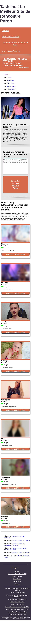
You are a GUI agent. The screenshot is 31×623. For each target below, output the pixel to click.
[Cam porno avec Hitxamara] (15, 241)
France (9, 77)
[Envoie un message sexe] (15, 118)
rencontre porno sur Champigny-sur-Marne (14, 544)
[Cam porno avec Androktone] (15, 475)
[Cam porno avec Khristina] (15, 514)
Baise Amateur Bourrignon (7, 367)
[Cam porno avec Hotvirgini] (15, 358)
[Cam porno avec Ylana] (15, 436)
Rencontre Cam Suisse (17, 602)
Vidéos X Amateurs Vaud (17, 592)
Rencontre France (10, 36)
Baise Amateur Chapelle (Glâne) (9, 484)
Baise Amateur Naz (6, 523)
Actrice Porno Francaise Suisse (17, 612)
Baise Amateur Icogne (6, 328)
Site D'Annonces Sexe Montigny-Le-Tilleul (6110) (17, 596)
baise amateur (11, 89)
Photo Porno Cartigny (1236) (17, 614)
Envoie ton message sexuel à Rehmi (15, 184)
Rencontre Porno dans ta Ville (15, 43)
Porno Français (17, 576)
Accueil (5, 30)
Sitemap (17, 584)
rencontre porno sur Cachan (21, 540)
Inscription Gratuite (11, 51)
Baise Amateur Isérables (7, 445)
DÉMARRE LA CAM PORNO (15, 254)
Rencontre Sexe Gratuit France (17, 599)
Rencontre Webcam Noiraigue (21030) (17, 607)
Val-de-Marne (11, 83)
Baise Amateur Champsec (7, 289)
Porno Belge (17, 581)
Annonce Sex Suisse (17, 604)
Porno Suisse (17, 579)
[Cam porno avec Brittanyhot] (15, 397)
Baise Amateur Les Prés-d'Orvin (9, 250)
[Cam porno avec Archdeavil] (15, 319)
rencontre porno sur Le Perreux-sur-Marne (15, 548)
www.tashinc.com (6, 617)
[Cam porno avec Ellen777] (15, 280)
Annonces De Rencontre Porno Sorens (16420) (17, 589)
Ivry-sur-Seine (11, 86)
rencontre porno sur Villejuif (21, 552)
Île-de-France (11, 80)
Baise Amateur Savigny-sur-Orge (9, 406)
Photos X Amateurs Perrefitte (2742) (17, 609)
